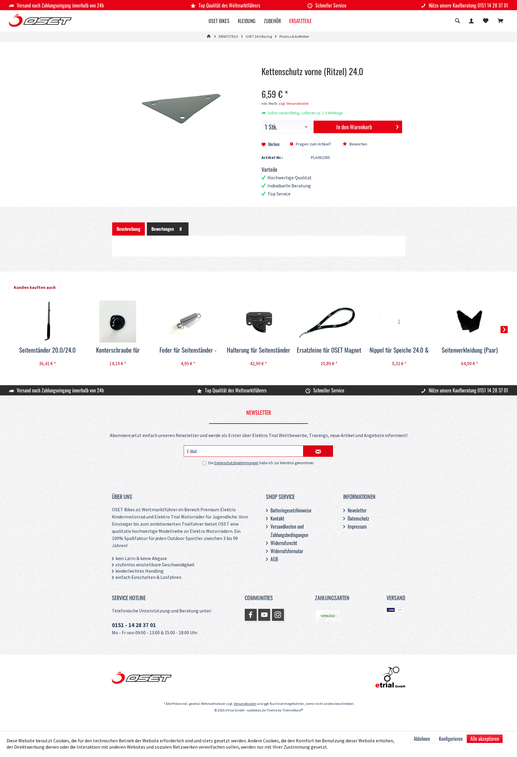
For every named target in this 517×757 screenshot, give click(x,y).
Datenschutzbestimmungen (236, 463)
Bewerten (358, 144)
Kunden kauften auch (35, 287)
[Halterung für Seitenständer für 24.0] (258, 321)
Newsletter (357, 510)
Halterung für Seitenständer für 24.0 (258, 350)
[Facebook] (251, 615)
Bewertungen (166, 229)
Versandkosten (245, 704)
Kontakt (277, 518)
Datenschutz (358, 518)
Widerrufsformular (286, 551)
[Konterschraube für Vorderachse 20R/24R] (118, 321)
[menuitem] (500, 21)
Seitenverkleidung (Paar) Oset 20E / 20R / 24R (470, 350)
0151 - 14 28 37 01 (134, 625)
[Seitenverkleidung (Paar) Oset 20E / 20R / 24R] (469, 321)
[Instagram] (278, 615)
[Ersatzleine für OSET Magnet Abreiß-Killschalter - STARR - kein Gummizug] (329, 321)
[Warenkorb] (501, 21)
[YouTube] (264, 615)
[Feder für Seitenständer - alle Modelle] (188, 321)
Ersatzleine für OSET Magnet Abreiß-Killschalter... (329, 350)
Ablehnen (422, 738)
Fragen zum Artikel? (313, 144)
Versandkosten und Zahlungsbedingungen (289, 530)
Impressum (357, 526)
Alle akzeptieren (484, 738)
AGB (274, 559)
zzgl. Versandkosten (294, 103)
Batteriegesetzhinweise (290, 510)
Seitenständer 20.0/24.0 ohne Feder (47, 350)
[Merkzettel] (486, 21)
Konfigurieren (451, 738)
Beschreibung (128, 229)
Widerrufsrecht (283, 543)
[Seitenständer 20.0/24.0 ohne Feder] (47, 321)
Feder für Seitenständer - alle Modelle (188, 350)
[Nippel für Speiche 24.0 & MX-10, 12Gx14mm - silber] (399, 321)
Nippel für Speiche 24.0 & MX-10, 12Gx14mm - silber (399, 350)
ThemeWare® (292, 710)
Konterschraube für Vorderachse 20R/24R (118, 350)
